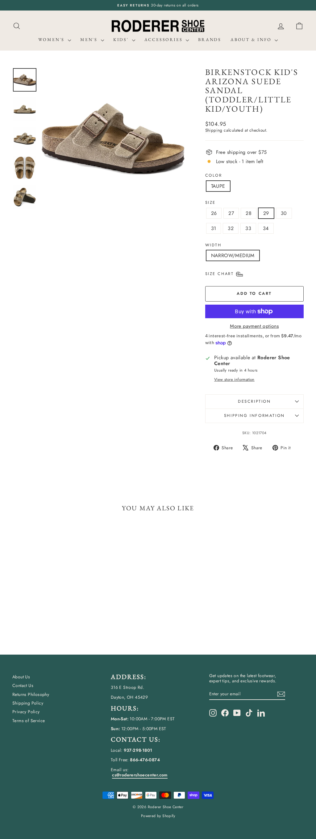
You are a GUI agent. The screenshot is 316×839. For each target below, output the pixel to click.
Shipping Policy (27, 703)
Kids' (122, 39)
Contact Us (22, 685)
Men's (89, 39)
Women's (52, 39)
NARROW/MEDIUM (233, 255)
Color (213, 175)
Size (210, 202)
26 (214, 213)
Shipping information (254, 415)
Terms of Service (28, 721)
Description (254, 401)
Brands (209, 39)
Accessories (164, 39)
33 (248, 228)
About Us (21, 677)
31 (213, 228)
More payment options (254, 326)
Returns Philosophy (30, 694)
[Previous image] (52, 139)
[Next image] (174, 139)
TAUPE (218, 186)
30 (284, 213)
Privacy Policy (26, 712)
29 (266, 213)
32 (231, 228)
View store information (234, 379)
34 (266, 228)
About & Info (252, 39)
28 (249, 213)
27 (231, 213)
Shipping (213, 130)
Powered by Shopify (158, 816)
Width (213, 245)
